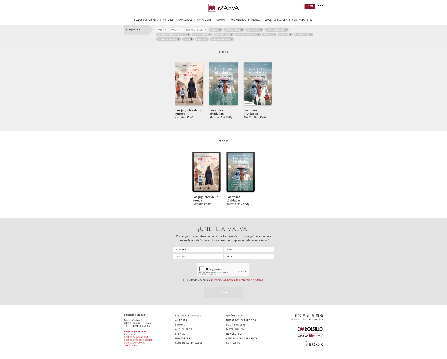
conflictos (302, 34)
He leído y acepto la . (225, 280)
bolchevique (222, 34)
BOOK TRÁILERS (236, 324)
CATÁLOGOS (204, 19)
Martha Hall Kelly (220, 117)
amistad (284, 34)
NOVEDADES (185, 19)
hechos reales (195, 29)
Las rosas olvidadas (216, 112)
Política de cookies (134, 342)
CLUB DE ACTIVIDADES (189, 342)
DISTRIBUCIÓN (235, 329)
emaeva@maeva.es (135, 331)
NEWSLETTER (234, 333)
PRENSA (255, 19)
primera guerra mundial (172, 34)
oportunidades (275, 29)
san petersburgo (246, 34)
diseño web (130, 345)
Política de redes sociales (138, 339)
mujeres (175, 29)
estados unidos (167, 39)
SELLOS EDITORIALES (146, 19)
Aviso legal (130, 334)
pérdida (268, 34)
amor (161, 29)
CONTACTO (298, 19)
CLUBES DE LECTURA (276, 19)
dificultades (232, 29)
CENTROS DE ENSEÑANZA (242, 338)
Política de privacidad (136, 337)
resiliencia (253, 29)
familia (200, 39)
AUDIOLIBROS (238, 19)
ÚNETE (309, 6)
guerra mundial (220, 39)
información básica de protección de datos (237, 280)
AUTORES (168, 19)
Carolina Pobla (184, 117)
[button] (311, 20)
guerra (214, 29)
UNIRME (223, 292)
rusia (187, 39)
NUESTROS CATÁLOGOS (241, 320)
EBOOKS (221, 19)
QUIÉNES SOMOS (236, 315)
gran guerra (200, 34)
